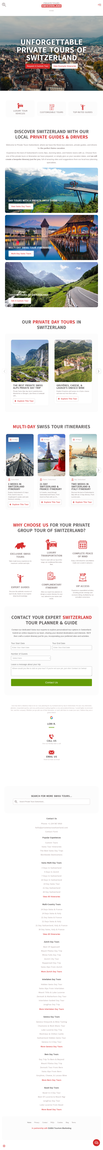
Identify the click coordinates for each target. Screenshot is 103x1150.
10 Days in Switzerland (51, 880)
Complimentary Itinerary (51, 586)
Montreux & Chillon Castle (51, 1034)
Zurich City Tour (51, 959)
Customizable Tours (51, 112)
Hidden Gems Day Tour (51, 984)
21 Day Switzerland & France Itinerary (51, 486)
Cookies (60, 1122)
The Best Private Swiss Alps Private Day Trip (28, 387)
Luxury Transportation (51, 554)
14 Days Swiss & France (51, 909)
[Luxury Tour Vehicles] (20, 106)
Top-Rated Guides (82, 112)
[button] (4, 371)
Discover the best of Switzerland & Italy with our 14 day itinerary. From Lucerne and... (82, 495)
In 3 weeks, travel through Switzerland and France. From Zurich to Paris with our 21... (50, 495)
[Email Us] (51, 752)
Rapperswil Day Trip (51, 963)
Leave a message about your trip (26, 664)
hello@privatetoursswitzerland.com (51, 827)
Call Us (51, 741)
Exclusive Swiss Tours (20, 555)
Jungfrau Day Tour (51, 1101)
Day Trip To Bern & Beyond (51, 1059)
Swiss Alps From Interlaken (51, 988)
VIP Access (82, 586)
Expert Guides (20, 587)
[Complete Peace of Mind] (83, 544)
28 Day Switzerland (51, 892)
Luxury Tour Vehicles (20, 112)
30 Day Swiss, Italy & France (51, 929)
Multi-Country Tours (51, 904)
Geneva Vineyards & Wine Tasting (51, 1022)
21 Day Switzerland (51, 888)
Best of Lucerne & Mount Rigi (51, 1096)
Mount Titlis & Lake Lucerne (52, 992)
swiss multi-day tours (51, 863)
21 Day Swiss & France (51, 917)
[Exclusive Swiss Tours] (20, 546)
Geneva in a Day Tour (51, 1042)
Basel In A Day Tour (52, 1092)
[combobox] (51, 802)
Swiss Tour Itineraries (51, 846)
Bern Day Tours (51, 1054)
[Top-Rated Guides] (83, 107)
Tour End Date (58, 643)
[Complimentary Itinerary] (51, 576)
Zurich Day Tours (51, 942)
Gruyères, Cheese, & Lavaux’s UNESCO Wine (71, 387)
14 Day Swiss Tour (51, 884)
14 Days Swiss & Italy (51, 913)
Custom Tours (51, 842)
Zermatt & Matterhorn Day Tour (51, 996)
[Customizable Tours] (52, 107)
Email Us (51, 756)
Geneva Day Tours (51, 1016)
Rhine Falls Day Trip (51, 955)
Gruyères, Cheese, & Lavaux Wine (51, 1075)
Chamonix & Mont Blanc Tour (51, 1026)
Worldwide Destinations (51, 854)
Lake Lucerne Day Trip (51, 1030)
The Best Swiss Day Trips (51, 850)
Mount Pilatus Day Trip (51, 951)
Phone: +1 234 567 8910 (51, 823)
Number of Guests (19, 654)
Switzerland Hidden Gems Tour (51, 1038)
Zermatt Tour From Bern (51, 1067)
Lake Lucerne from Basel (51, 1105)
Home (29, 1122)
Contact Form (51, 831)
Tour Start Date (18, 643)
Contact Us (51, 682)
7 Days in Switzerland (51, 876)
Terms (74, 1122)
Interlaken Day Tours (51, 979)
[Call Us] (51, 736)
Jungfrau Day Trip (51, 1004)
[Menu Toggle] (99, 5)
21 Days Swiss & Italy (51, 921)
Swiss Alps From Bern (51, 1071)
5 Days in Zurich (51, 872)
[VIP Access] (83, 577)
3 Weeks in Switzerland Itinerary (16, 486)
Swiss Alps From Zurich (51, 967)
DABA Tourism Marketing (59, 1128)
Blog (67, 1122)
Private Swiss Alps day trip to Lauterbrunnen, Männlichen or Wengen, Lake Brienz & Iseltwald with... (28, 393)
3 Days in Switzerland (51, 868)
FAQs (52, 1122)
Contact (44, 1122)
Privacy (36, 1122)
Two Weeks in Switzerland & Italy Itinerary (81, 486)
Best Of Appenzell (51, 947)
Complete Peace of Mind (83, 555)
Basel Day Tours (51, 1087)
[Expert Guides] (20, 578)
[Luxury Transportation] (51, 544)
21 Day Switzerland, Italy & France (51, 925)
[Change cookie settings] (4, 1146)
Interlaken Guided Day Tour (51, 1000)
